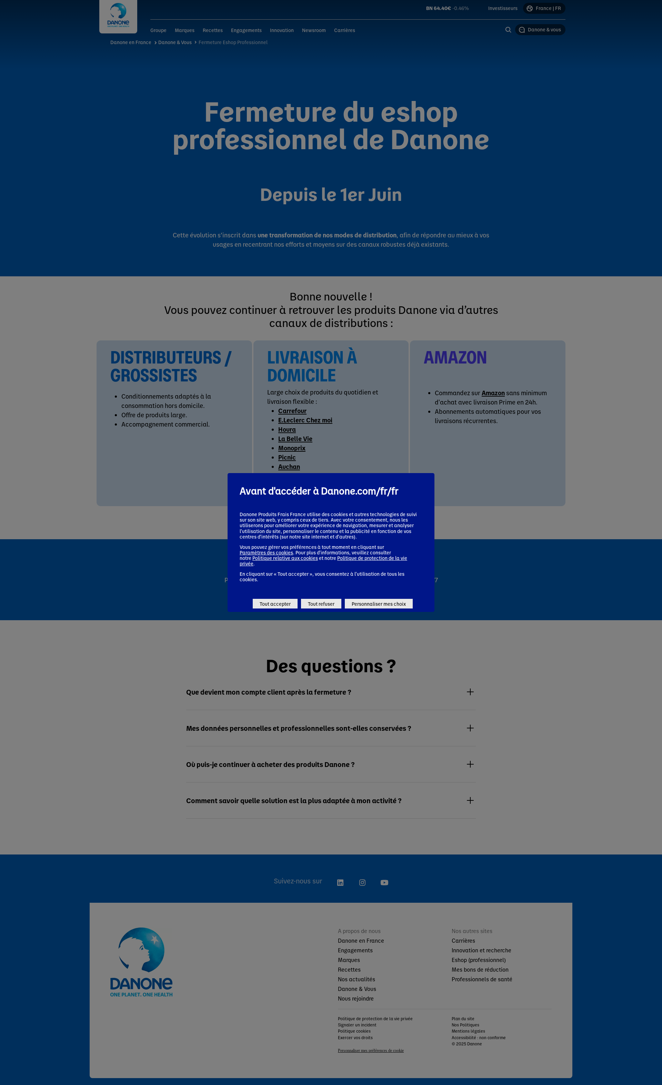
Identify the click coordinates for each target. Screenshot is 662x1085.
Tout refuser (321, 604)
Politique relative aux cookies (285, 558)
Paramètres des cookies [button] (266, 552)
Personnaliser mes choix (379, 604)
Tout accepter (275, 604)
